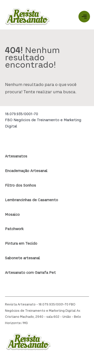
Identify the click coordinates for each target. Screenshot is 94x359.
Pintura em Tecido (21, 243)
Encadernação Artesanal (26, 171)
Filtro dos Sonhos (20, 185)
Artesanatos (16, 156)
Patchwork (14, 229)
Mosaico (12, 214)
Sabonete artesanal (22, 258)
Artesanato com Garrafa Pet (30, 273)
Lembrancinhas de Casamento (31, 200)
